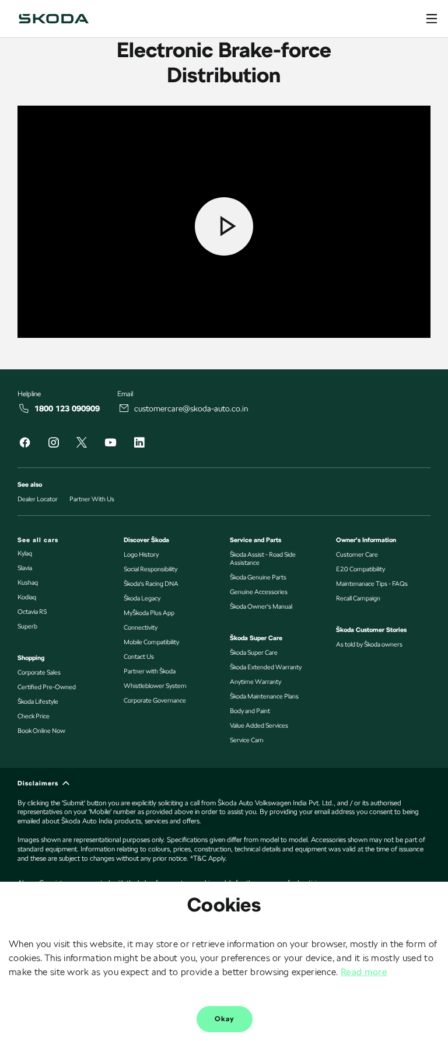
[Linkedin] (139, 444)
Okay (225, 1019)
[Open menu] (432, 19)
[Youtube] (110, 444)
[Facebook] (24, 444)
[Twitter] (81, 443)
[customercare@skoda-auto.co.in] (124, 408)
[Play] (224, 226)
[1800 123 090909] (25, 408)
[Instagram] (53, 444)
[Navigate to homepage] (54, 18)
